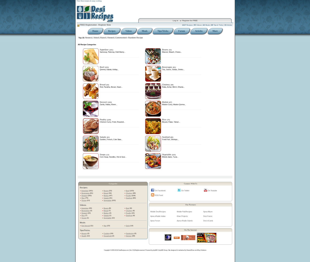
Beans (165, 50)
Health (84, 236)
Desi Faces (207, 216)
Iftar (105, 226)
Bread (102, 85)
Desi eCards (208, 221)
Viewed (110, 38)
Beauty (84, 233)
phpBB (155, 250)
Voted (96, 38)
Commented (121, 38)
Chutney (166, 85)
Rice (164, 120)
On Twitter (185, 191)
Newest (88, 38)
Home (95, 31)
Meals (144, 31)
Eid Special (86, 226)
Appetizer (104, 50)
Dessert (103, 102)
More (215, 31)
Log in (175, 21)
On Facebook (160, 191)
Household (108, 236)
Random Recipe (135, 38)
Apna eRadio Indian (157, 216)
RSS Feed (159, 195)
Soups (103, 155)
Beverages (167, 67)
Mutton (165, 102)
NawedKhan (190, 250)
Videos (128, 31)
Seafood (166, 137)
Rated (103, 38)
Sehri (128, 226)
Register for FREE (189, 21)
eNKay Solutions (201, 250)
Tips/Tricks (162, 31)
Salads (103, 137)
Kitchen (129, 236)
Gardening (130, 233)
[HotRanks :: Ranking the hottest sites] (206, 241)
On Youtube (212, 191)
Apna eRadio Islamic (185, 221)
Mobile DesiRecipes (158, 212)
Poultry (103, 120)
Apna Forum (155, 221)
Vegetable (166, 155)
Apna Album (207, 212)
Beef (102, 67)
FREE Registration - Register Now (95, 25)
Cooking (107, 233)
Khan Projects (182, 216)
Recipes (111, 31)
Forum (181, 31)
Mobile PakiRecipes (184, 212)
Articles (198, 31)
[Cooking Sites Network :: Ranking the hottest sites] (188, 239)
